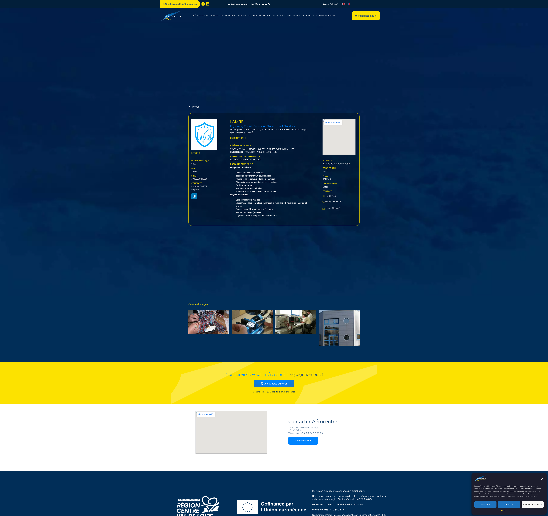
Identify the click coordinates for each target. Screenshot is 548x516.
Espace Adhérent (330, 4)
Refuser (509, 504)
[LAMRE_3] (252, 322)
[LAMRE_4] (208, 322)
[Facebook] (203, 3)
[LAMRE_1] (339, 328)
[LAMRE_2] (295, 322)
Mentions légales (507, 511)
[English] (343, 4)
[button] (542, 478)
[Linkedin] (207, 3)
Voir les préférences (532, 504)
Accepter (485, 504)
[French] (349, 4)
